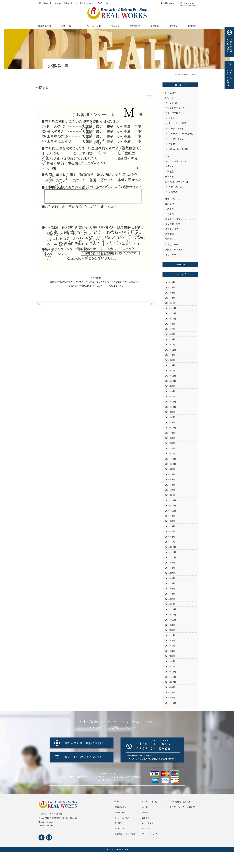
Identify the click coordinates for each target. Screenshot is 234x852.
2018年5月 (170, 583)
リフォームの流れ (92, 26)
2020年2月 (170, 490)
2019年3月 (170, 531)
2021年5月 (170, 443)
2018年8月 (170, 568)
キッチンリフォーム (175, 108)
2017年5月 (170, 646)
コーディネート (176, 128)
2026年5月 (170, 287)
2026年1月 (170, 303)
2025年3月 (170, 339)
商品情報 (169, 204)
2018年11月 (170, 552)
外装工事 (169, 214)
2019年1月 (170, 542)
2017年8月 (170, 630)
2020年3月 (170, 485)
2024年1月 (170, 370)
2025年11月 (170, 313)
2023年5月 (170, 391)
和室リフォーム (172, 199)
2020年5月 (170, 474)
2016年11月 (170, 677)
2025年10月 (170, 319)
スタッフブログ (172, 113)
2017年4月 (170, 651)
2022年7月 (170, 417)
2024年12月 (170, 350)
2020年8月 (170, 469)
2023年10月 (170, 381)
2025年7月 (170, 329)
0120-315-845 (188, 3)
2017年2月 (170, 661)
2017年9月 (170, 625)
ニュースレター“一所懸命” (181, 133)
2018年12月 (170, 547)
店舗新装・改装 (172, 224)
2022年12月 (170, 402)
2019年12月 (170, 500)
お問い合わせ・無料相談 (180, 802)
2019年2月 (170, 537)
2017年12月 (170, 609)
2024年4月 (170, 365)
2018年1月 (170, 604)
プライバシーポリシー (151, 834)
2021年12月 (170, 428)
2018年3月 (170, 594)
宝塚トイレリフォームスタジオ (180, 219)
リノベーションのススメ (152, 802)
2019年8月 (170, 516)
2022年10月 (170, 407)
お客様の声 (135, 26)
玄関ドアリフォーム (175, 249)
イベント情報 (171, 103)
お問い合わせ (169, 3)
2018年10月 (170, 557)
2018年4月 (170, 589)
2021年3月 (170, 448)
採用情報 (192, 26)
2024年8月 (170, 360)
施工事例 (115, 26)
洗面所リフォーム (174, 239)
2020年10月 (170, 464)
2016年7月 (170, 698)
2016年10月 (170, 682)
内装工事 (169, 176)
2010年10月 (170, 703)
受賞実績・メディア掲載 (177, 181)
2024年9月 (170, 355)
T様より (39, 304)
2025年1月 (170, 345)
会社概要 (173, 26)
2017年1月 (170, 666)
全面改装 (169, 171)
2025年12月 (170, 308)
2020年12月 (170, 459)
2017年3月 (170, 656)
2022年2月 (170, 422)
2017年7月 (170, 635)
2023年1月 (170, 396)
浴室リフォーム (172, 244)
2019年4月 (170, 526)
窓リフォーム (171, 254)
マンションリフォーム (176, 161)
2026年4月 (170, 293)
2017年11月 (170, 615)
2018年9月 (170, 563)
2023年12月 (170, 376)
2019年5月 (170, 521)
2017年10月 (170, 620)
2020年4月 (170, 479)
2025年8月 (170, 324)
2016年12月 (170, 672)
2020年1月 (170, 495)
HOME (117, 802)
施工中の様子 (171, 229)
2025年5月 (170, 334)
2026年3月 (170, 298)
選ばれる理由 (44, 26)
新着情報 (146, 818)
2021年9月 (170, 433)
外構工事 (169, 209)
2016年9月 (170, 687)
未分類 (172, 144)
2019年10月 (170, 511)
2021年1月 (170, 453)
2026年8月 (170, 282)
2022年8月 (170, 412)
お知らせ (169, 98)
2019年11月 (170, 505)
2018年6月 (170, 578)
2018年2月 (170, 599)
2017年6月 (170, 640)
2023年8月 (170, 386)
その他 (172, 118)
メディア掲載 (175, 186)
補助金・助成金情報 (178, 149)
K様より (152, 304)
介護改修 (169, 166)
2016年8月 (170, 692)
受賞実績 (154, 26)
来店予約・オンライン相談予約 (183, 807)
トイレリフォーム (174, 156)
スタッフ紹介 (67, 26)
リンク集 (146, 829)
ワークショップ (176, 139)
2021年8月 (170, 438)
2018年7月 (170, 573)
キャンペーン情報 (177, 123)
